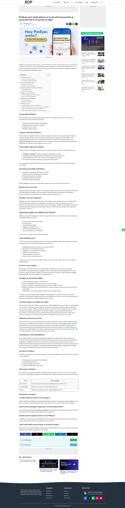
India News (48, 491)
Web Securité (94, 2)
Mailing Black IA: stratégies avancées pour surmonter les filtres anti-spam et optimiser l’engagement (49, 470)
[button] (102, 2)
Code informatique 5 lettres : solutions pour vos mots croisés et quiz (89, 81)
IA (71, 2)
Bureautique (57, 2)
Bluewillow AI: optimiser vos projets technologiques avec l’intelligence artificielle (68, 472)
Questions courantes (25, 103)
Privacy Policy (67, 497)
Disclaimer (66, 495)
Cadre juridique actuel (26, 89)
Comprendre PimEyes (25, 77)
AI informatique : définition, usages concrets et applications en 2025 (27, 460)
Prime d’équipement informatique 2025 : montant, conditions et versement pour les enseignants (88, 60)
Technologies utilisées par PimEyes (29, 80)
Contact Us (66, 493)
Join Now (73, 440)
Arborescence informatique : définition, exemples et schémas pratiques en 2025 (88, 54)
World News (49, 493)
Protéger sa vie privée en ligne (27, 93)
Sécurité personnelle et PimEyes (27, 82)
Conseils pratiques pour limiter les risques (31, 94)
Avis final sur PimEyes (26, 100)
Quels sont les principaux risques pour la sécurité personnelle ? (35, 107)
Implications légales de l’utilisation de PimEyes (31, 87)
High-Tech (66, 2)
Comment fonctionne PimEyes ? (29, 79)
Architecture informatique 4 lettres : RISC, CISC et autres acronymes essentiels (88, 88)
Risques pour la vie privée (27, 84)
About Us (66, 491)
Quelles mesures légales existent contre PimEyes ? (33, 108)
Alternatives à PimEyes (27, 101)
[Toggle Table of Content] (47, 75)
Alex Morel (27, 23)
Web (86, 2)
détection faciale (35, 157)
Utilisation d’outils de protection (29, 96)
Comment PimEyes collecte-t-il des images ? (31, 105)
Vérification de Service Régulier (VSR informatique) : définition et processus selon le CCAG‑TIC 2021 (88, 67)
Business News (49, 495)
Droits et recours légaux (27, 91)
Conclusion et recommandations (28, 98)
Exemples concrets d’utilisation (29, 86)
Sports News (49, 497)
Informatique (79, 2)
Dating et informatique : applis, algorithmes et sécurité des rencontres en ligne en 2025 (88, 75)
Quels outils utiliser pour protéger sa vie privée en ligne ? (34, 110)
